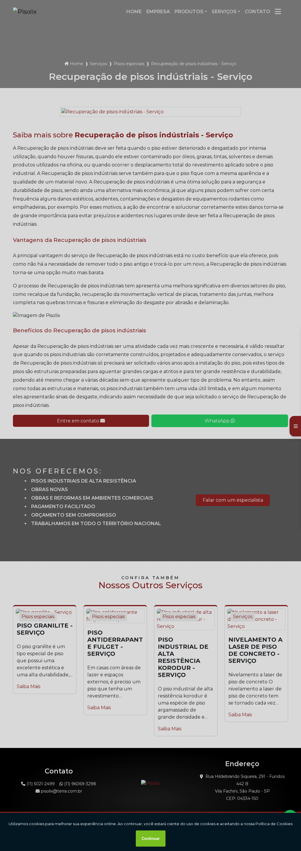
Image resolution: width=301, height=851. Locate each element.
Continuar (151, 838)
